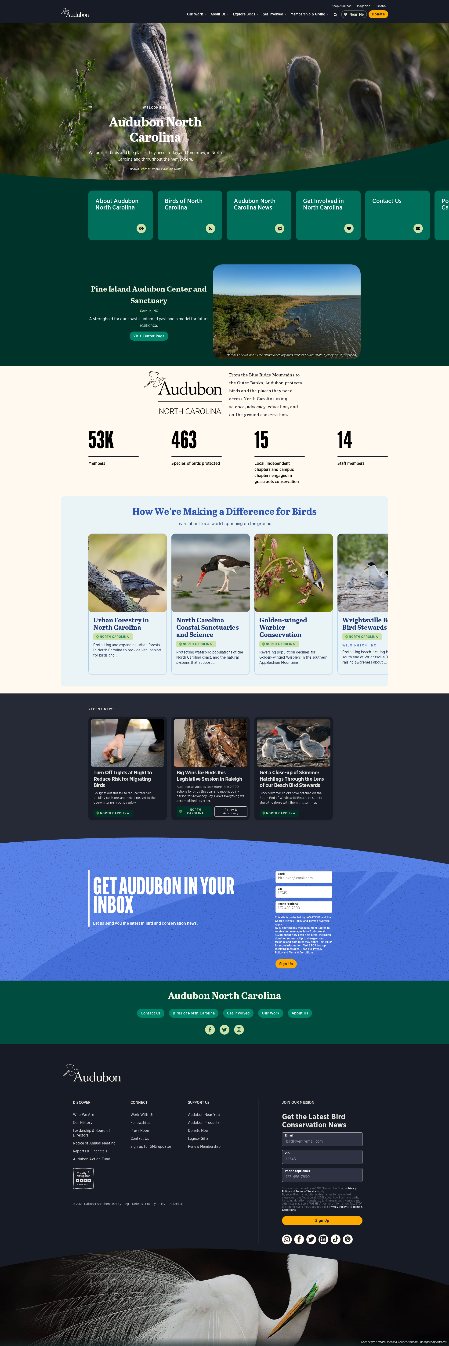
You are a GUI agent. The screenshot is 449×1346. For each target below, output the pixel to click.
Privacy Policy (294, 921)
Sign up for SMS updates (150, 1146)
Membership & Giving (308, 14)
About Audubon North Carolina (116, 204)
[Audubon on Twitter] (311, 1239)
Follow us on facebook (210, 1030)
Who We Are (83, 1114)
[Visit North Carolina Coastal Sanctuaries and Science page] (211, 604)
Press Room (140, 1130)
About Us (217, 14)
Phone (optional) (289, 904)
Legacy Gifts (198, 1138)
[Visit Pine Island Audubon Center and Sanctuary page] (224, 311)
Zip (280, 889)
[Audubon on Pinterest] (348, 1239)
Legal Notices (133, 1204)
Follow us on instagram (239, 1030)
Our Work (195, 14)
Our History (82, 1122)
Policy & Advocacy (231, 811)
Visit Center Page (149, 336)
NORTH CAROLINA (114, 637)
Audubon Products (204, 1122)
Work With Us (141, 1114)
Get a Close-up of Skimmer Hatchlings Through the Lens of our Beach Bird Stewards (293, 768)
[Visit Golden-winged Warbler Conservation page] (294, 604)
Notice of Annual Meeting (94, 1143)
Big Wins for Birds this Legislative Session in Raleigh (210, 768)
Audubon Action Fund (91, 1159)
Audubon (75, 12)
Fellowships (140, 1122)
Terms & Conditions (301, 952)
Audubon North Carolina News (254, 204)
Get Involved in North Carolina (323, 204)
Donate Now (198, 1130)
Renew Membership (204, 1146)
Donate (378, 14)
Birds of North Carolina (184, 204)
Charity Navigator (83, 1178)
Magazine (363, 6)
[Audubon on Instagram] (287, 1239)
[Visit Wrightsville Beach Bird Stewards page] (377, 604)
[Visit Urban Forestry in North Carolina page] (128, 604)
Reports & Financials (90, 1151)
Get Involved (273, 14)
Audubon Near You (204, 1114)
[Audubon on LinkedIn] (323, 1239)
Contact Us (387, 200)
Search (336, 14)
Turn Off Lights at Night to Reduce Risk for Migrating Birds (127, 768)
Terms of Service (319, 921)
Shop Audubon (341, 6)
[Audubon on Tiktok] (335, 1239)
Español (381, 6)
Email (281, 874)
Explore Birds (244, 14)
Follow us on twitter (224, 1030)
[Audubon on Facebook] (299, 1239)
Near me (356, 14)
